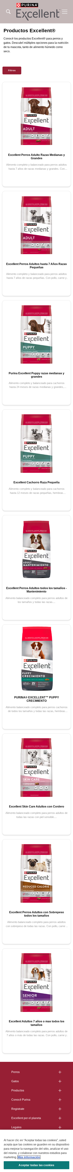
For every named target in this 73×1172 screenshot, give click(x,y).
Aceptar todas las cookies (36, 1165)
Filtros (12, 70)
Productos (17, 1090)
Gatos (15, 1081)
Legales (16, 1127)
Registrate (17, 1108)
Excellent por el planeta (26, 1118)
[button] (64, 12)
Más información (29, 1157)
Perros (15, 1072)
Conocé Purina (20, 1099)
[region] (36, 1151)
